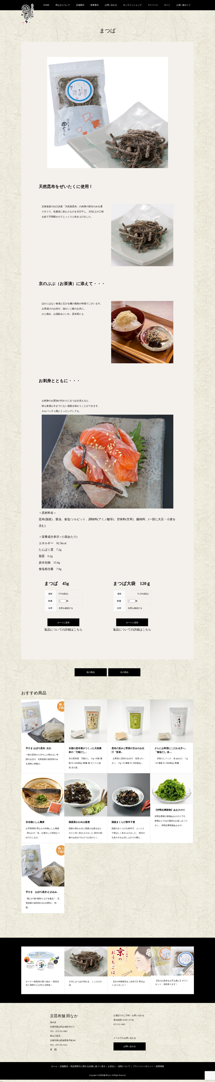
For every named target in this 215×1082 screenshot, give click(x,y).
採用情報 (160, 1066)
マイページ (153, 5)
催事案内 (94, 5)
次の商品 (124, 672)
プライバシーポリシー (143, 1066)
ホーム (54, 1066)
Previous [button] (16, 971)
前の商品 (91, 672)
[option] (42, 970)
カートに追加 (63, 622)
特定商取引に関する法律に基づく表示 (87, 1066)
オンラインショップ (132, 5)
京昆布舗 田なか (64, 1016)
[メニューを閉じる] (1, 1081)
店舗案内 (80, 5)
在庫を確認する (66, 608)
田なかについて (63, 5)
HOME (46, 5)
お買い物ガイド (183, 5)
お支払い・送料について (119, 1066)
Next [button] (198, 971)
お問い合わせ (111, 5)
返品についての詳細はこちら (63, 629)
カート (167, 5)
